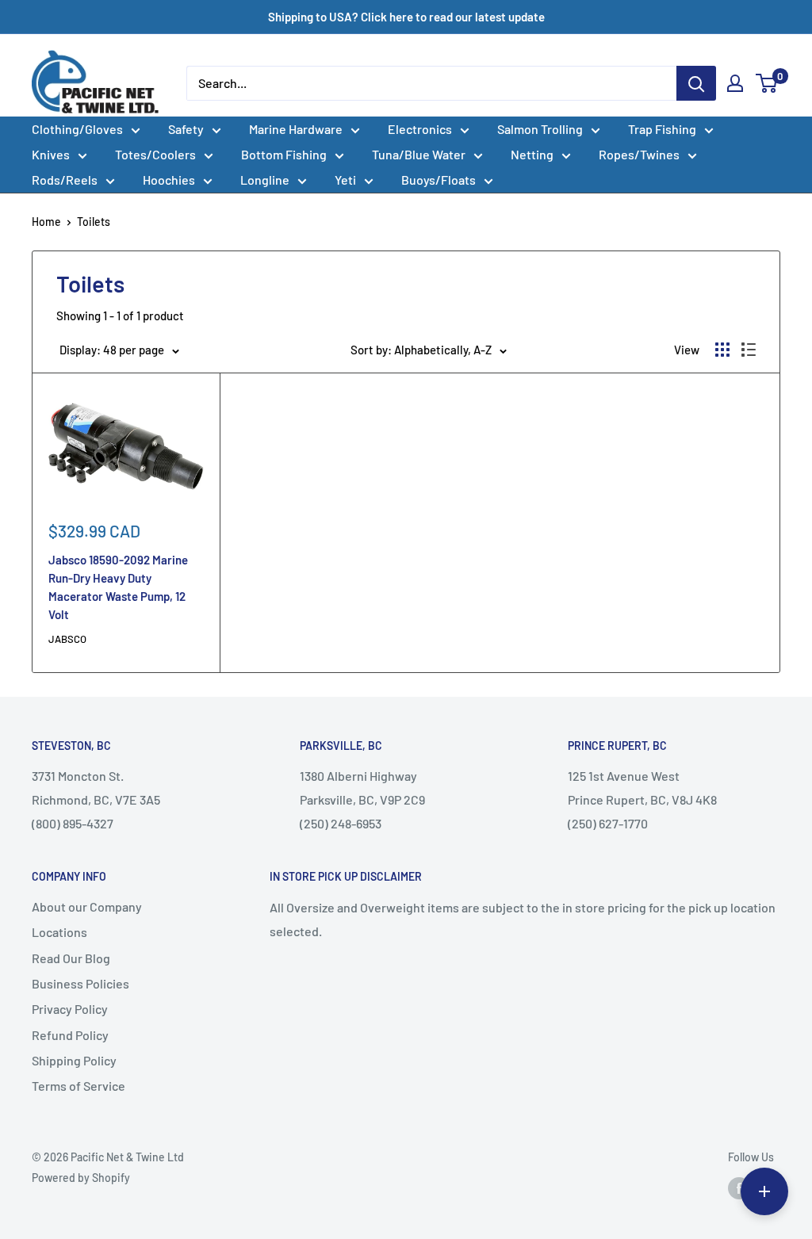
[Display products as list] (748, 349)
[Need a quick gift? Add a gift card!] (764, 1191)
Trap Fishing (662, 128)
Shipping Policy (74, 1060)
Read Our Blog (71, 958)
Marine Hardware (296, 128)
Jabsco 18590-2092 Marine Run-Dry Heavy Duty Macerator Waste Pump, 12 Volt (118, 587)
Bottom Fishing (284, 154)
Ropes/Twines (639, 154)
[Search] (696, 83)
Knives (51, 154)
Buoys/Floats (438, 179)
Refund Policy (70, 1034)
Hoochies (169, 179)
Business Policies (80, 983)
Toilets (93, 221)
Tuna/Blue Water (418, 154)
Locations (59, 931)
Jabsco (67, 639)
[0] (767, 83)
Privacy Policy (70, 1008)
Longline (264, 179)
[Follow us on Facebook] (739, 1187)
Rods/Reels (65, 179)
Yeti (345, 179)
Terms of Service (78, 1085)
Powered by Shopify (81, 1177)
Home (46, 221)
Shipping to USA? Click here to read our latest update (406, 17)
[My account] (735, 83)
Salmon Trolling (540, 128)
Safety (186, 128)
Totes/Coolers (155, 154)
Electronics (420, 128)
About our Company (87, 906)
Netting (532, 154)
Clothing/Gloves (77, 128)
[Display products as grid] (722, 349)
